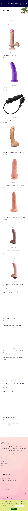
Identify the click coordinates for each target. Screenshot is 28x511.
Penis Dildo (14, 85)
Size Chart (3, 461)
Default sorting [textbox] (11, 24)
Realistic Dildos (14, 150)
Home (4, 12)
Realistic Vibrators (14, 52)
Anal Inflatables (14, 117)
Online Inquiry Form (5, 478)
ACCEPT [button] (14, 508)
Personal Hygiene (14, 315)
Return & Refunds (5, 466)
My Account (4, 470)
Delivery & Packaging (6, 463)
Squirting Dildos (14, 247)
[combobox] (14, 25)
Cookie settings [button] (19, 505)
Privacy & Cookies (5, 468)
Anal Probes (14, 414)
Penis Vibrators (14, 380)
